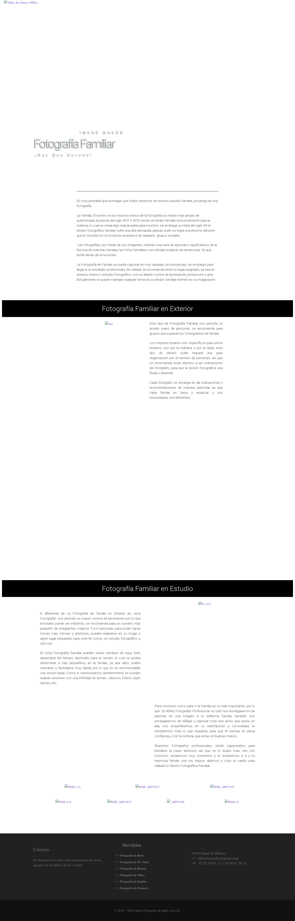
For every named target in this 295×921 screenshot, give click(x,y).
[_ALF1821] (53, 724)
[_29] (78, 560)
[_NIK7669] (78, 510)
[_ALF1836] (53, 764)
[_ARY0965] (78, 441)
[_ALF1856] (127, 724)
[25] (217, 510)
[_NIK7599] (124, 560)
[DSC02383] (171, 441)
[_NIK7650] (217, 441)
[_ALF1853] (90, 764)
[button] (39, 786)
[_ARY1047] (124, 441)
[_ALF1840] (90, 724)
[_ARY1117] (171, 560)
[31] (124, 508)
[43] (171, 510)
